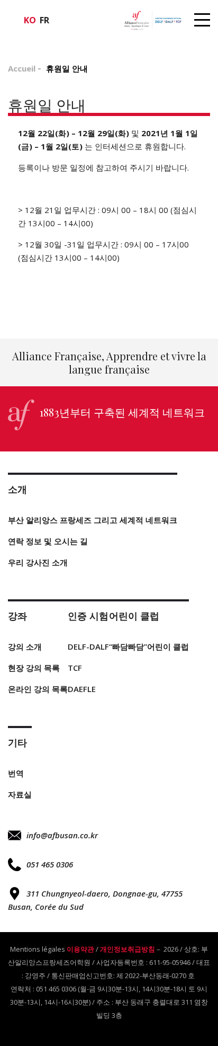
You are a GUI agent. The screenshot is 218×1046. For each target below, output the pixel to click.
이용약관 (80, 949)
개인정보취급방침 (127, 949)
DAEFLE (82, 689)
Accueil (21, 68)
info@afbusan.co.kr (62, 835)
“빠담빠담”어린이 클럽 (149, 646)
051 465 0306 (49, 864)
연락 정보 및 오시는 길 (48, 541)
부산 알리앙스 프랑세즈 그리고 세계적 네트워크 (92, 520)
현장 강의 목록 (34, 667)
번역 (16, 773)
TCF (75, 667)
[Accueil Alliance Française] (153, 19)
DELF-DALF (88, 646)
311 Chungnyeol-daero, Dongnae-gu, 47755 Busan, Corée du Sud (95, 900)
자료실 (20, 794)
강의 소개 (25, 646)
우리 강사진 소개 (38, 562)
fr (44, 20)
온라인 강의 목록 (38, 689)
